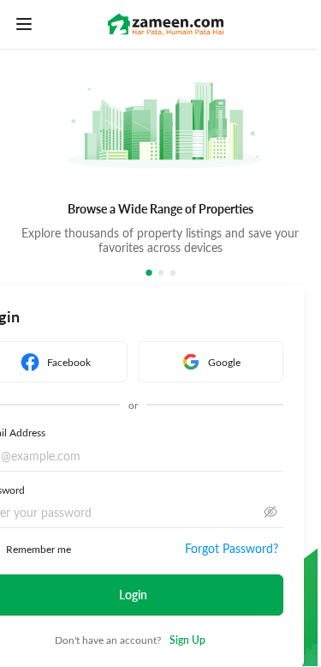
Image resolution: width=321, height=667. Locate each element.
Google (224, 362)
